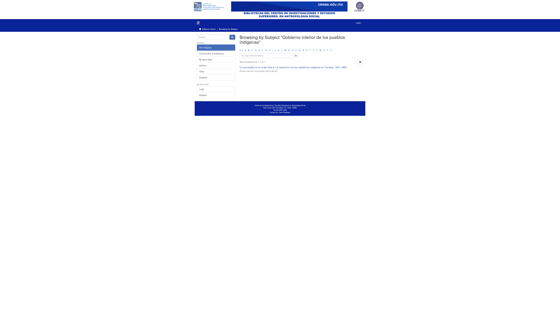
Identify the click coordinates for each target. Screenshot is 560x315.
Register (203, 95)
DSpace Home (209, 29)
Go (295, 55)
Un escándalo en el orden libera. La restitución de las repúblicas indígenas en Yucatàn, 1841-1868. (293, 67)
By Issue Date (205, 59)
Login (201, 89)
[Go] (232, 37)
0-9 (241, 50)
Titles (201, 71)
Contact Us (274, 112)
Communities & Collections (211, 53)
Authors (202, 65)
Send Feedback (284, 112)
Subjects (203, 77)
